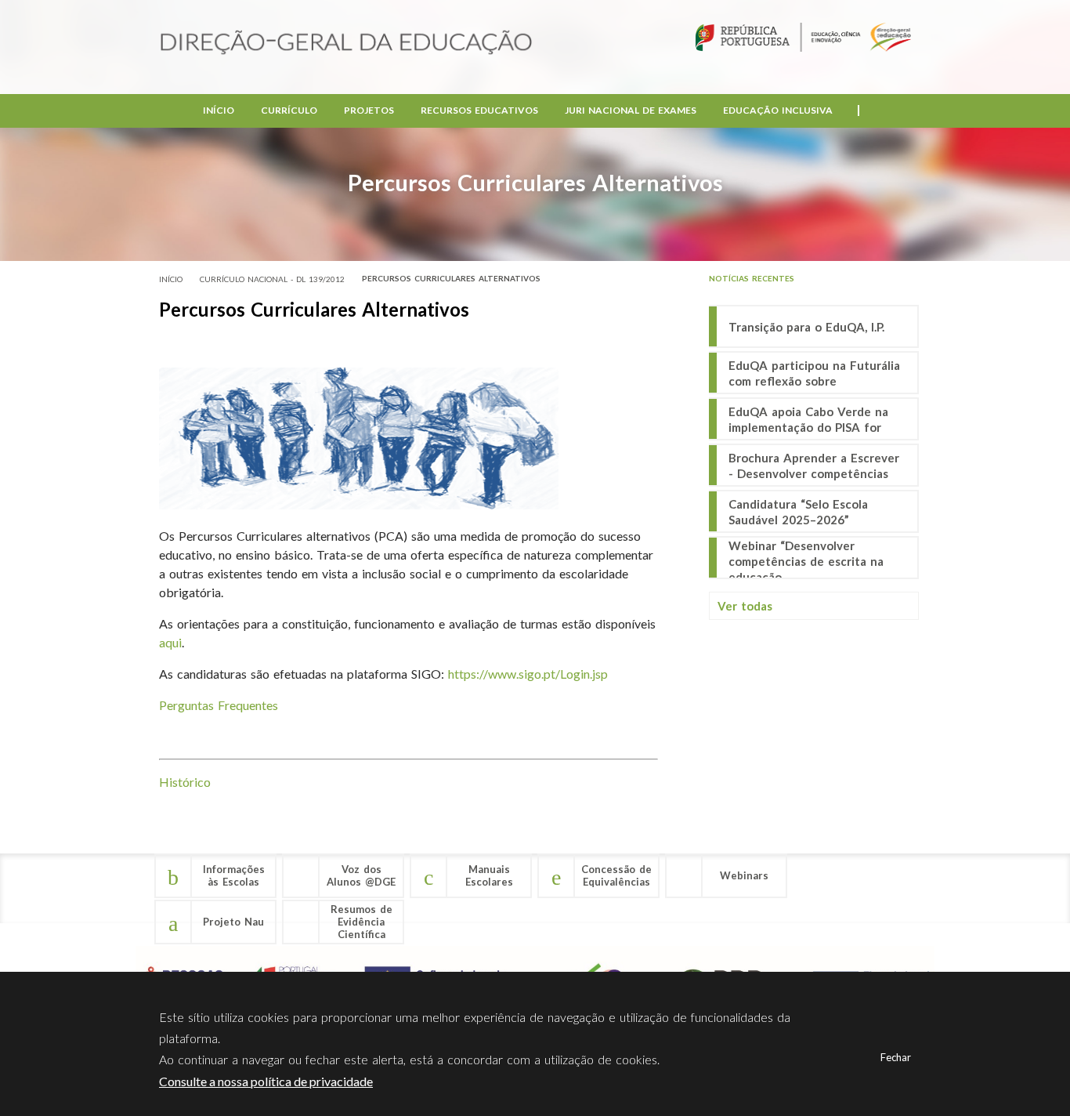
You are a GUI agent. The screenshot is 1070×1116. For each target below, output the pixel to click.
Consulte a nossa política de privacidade (266, 1081)
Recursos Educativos (479, 110)
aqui (170, 642)
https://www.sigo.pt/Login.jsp (528, 673)
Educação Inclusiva (778, 110)
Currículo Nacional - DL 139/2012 (272, 279)
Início (218, 110)
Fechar (895, 1057)
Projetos (369, 110)
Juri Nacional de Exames (630, 110)
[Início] (346, 43)
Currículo (289, 110)
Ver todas (745, 606)
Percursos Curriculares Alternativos (451, 278)
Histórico (185, 781)
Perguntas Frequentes (218, 705)
